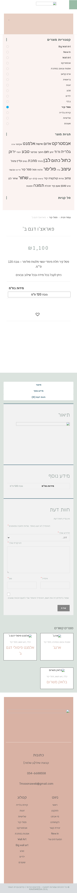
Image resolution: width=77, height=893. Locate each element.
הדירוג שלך (64, 533)
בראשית (67, 79)
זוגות (68, 85)
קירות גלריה (65, 112)
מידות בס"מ (16, 288)
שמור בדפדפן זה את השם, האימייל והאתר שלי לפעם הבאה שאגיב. (38, 598)
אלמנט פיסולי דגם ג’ (20, 650)
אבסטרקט (66, 63)
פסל (34, 169)
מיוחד (40, 161)
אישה (39, 144)
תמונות (29, 186)
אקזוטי (19, 144)
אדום (47, 143)
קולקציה (53, 178)
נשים (25, 161)
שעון (63, 185)
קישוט (40, 178)
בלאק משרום (57, 682)
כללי (68, 101)
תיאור (38, 384)
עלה (58, 170)
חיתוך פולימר (37, 152)
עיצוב (66, 169)
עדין (19, 161)
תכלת (48, 185)
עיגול (13, 161)
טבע (69, 90)
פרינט (18, 170)
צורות (61, 178)
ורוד (57, 152)
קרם (35, 178)
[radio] (39, 294)
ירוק (12, 151)
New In (67, 52)
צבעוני (12, 169)
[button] (18, 18)
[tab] (38, 385)
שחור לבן (13, 178)
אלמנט (29, 143)
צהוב (67, 178)
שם (10, 578)
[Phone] (68, 28)
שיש (69, 186)
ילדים (68, 96)
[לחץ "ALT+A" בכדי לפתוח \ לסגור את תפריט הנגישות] (73, 4)
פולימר (49, 169)
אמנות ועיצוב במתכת (61, 68)
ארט (13, 144)
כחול (66, 160)
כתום (55, 160)
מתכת (32, 161)
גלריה (66, 151)
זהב (51, 152)
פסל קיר (26, 169)
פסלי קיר (66, 107)
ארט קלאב (66, 74)
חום (46, 152)
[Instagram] (56, 18)
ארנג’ (57, 647)
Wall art (66, 57)
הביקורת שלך (14, 542)
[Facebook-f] (68, 18)
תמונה (38, 185)
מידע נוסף (38, 390)
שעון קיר (56, 185)
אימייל (44, 578)
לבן (47, 160)
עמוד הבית (66, 217)
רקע (30, 178)
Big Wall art (65, 46)
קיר (46, 178)
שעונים (67, 123)
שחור (23, 177)
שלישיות (67, 118)
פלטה (40, 169)
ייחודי (18, 152)
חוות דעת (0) (38, 397)
